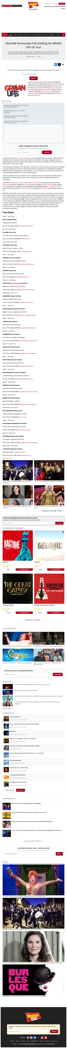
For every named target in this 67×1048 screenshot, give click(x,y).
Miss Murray (53, 88)
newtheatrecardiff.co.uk (28, 328)
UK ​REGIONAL (33, 9)
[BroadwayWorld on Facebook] (27, 1037)
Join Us (28, 1041)
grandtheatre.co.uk (26, 379)
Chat (30, 34)
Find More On (32, 620)
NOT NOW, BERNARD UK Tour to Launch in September (14, 111)
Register (51, 34)
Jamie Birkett (38, 88)
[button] (63, 35)
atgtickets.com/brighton (29, 404)
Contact (23, 1041)
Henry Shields (35, 183)
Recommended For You (9, 798)
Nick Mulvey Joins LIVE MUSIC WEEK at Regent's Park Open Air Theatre (16, 116)
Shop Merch (7, 5)
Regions (41, 1041)
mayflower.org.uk (24, 430)
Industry (25, 34)
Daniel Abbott (57, 86)
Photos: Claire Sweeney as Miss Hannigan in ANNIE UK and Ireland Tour (24, 896)
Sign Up (33, 78)
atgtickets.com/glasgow (29, 353)
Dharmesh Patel (48, 91)
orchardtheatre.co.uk (27, 366)
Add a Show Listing (16, 5)
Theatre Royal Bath (23, 158)
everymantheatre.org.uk (28, 315)
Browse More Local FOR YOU (52, 511)
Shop (43, 34)
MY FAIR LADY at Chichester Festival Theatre (26, 690)
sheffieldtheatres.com (27, 264)
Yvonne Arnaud (16, 283)
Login (58, 34)
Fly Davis (26, 185)
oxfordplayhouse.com (22, 277)
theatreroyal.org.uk (27, 226)
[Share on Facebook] (55, 64)
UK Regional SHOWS (8, 713)
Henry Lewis (13, 183)
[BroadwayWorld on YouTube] (45, 1037)
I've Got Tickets (24, 569)
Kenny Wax (43, 188)
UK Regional (10, 34)
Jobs (33, 34)
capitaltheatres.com (27, 302)
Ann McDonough (25, 188)
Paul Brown (58, 93)
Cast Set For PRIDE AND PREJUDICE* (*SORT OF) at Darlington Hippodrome (16, 106)
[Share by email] (62, 64)
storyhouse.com (26, 251)
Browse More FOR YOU (32, 841)
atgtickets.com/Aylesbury (29, 443)
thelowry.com (25, 239)
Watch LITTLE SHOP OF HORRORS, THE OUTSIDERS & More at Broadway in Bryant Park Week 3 (38, 696)
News (15, 34)
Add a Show (20, 790)
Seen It (9, 569)
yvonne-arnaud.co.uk (28, 290)
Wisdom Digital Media (29, 1044)
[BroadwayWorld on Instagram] (31, 1037)
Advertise (12, 1041)
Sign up (59, 854)
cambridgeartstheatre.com (29, 341)
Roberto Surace (47, 185)
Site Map (47, 1041)
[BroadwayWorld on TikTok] (38, 1037)
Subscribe (58, 674)
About (17, 1041)
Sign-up (55, 3)
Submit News (34, 1041)
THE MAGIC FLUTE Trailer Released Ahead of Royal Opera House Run (32, 684)
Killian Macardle (46, 90)
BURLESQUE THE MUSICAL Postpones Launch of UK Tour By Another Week (24, 996)
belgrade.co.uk (26, 455)
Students (38, 34)
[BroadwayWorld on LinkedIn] (34, 1037)
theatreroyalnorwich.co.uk (28, 392)
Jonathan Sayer (23, 183)
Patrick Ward (7, 185)
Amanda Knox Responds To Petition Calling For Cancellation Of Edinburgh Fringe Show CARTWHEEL (32, 963)
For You (9, 458)
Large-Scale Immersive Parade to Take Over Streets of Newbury (22, 929)
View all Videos (7, 708)
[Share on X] (59, 64)
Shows (20, 34)
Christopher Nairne (54, 186)
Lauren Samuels (33, 93)
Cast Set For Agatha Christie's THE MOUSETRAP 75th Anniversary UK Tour (16, 122)
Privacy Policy (51, 1044)
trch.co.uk (23, 417)
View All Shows (9, 790)
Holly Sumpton (35, 95)
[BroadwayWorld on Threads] (42, 1037)
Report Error (54, 1041)
